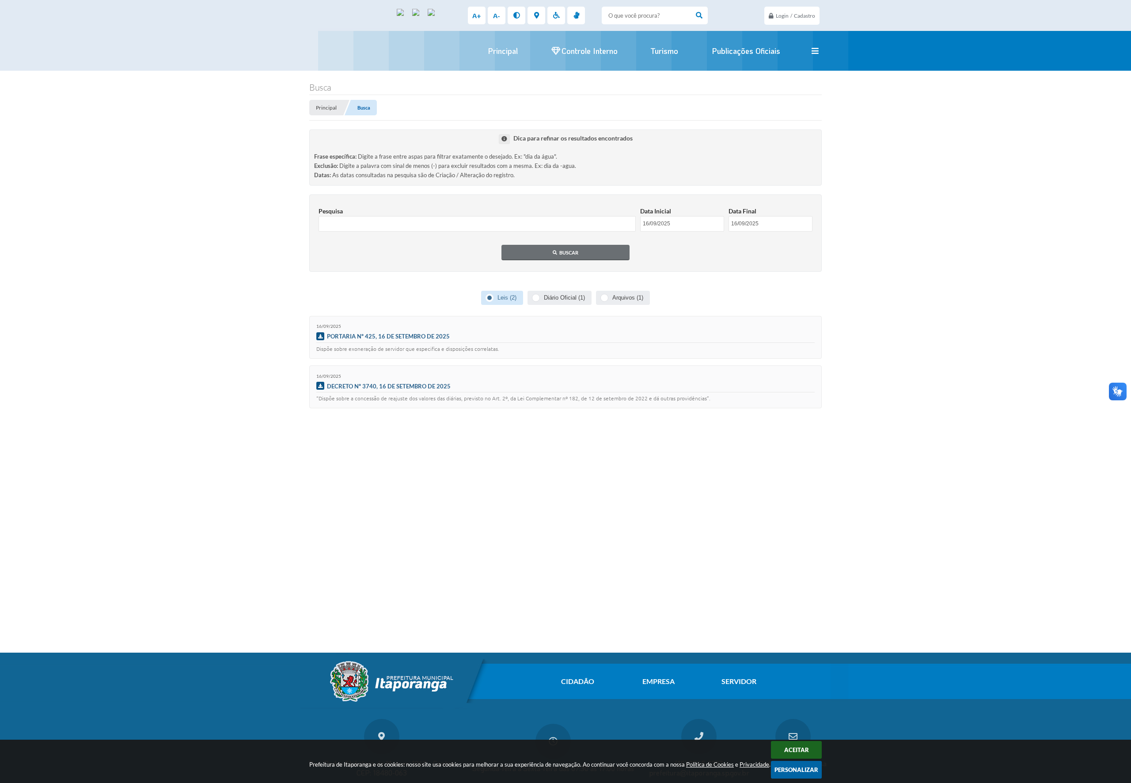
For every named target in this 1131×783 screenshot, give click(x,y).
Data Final (742, 211)
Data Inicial (655, 211)
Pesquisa (331, 211)
